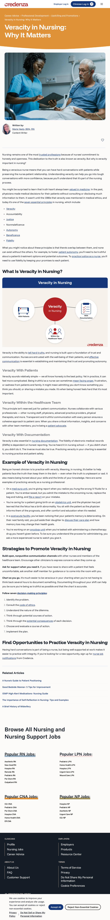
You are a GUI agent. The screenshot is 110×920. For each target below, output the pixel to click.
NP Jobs (81, 796)
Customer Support (18, 877)
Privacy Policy (13, 914)
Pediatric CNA (10, 807)
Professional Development (35, 15)
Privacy (65, 872)
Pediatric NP (65, 807)
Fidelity (10, 240)
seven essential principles (38, 202)
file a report (35, 496)
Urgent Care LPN (67, 772)
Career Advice (12, 15)
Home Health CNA (12, 818)
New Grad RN (10, 765)
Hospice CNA (10, 814)
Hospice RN (10, 768)
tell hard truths (36, 352)
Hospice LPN (65, 768)
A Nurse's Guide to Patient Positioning (21, 680)
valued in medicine (79, 189)
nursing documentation (45, 440)
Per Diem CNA (11, 811)
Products (66, 849)
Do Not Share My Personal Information (77, 879)
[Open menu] (101, 4)
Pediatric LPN (65, 762)
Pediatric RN (10, 775)
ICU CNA (8, 804)
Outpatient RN (11, 782)
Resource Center (71, 854)
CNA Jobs (28, 796)
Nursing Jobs (15, 849)
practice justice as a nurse (86, 256)
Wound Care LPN (67, 775)
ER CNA (8, 821)
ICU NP (63, 818)
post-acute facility (20, 515)
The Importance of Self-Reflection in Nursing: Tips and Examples (35, 699)
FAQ (9, 872)
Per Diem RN (10, 779)
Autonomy (12, 229)
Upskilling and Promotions (64, 15)
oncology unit (37, 529)
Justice (10, 219)
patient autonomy (68, 251)
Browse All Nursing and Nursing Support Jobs (35, 733)
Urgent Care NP (66, 814)
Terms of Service (71, 867)
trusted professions (50, 154)
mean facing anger (83, 380)
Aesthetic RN (10, 762)
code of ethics (27, 604)
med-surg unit (19, 488)
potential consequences (40, 620)
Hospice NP (65, 804)
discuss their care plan (77, 519)
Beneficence (13, 235)
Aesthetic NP (65, 811)
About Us (12, 867)
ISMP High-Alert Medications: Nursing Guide (25, 693)
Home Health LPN (67, 765)
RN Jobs (26, 754)
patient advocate (57, 425)
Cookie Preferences (73, 885)
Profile (11, 844)
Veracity (10, 208)
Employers (67, 844)
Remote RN (9, 772)
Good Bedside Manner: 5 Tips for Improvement (26, 687)
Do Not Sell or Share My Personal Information (32, 914)
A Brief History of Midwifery (16, 706)
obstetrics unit (63, 502)
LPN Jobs (82, 754)
